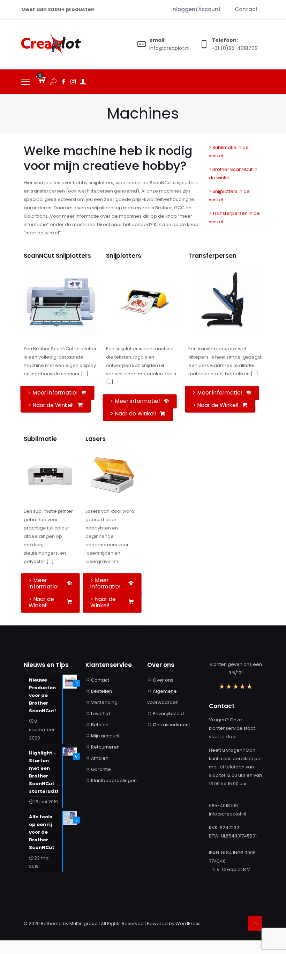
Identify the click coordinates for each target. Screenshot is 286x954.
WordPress (188, 923)
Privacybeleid (168, 713)
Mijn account (105, 736)
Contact (100, 680)
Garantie (101, 769)
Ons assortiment (171, 724)
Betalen (99, 724)
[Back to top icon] (255, 923)
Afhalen (99, 758)
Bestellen (101, 691)
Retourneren (105, 747)
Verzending (104, 702)
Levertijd (100, 713)
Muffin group (83, 923)
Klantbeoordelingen (114, 780)
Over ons (163, 680)
